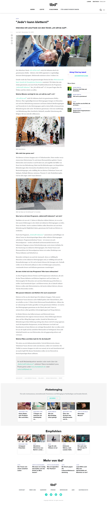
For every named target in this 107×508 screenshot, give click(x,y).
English (102, 1)
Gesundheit (19, 378)
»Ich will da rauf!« (34, 70)
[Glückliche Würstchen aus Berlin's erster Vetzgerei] (38, 438)
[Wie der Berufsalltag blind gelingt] (53, 406)
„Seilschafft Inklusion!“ (36, 235)
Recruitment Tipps (23, 411)
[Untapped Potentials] (24, 438)
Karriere (43, 490)
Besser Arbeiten (77, 87)
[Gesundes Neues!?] (83, 406)
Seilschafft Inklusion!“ (23, 87)
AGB (73, 490)
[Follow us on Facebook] (46, 495)
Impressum (63, 490)
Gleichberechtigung (30, 378)
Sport (60, 378)
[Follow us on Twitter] (51, 495)
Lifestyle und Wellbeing (84, 411)
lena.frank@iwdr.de (38, 367)
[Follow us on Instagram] (61, 495)
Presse (53, 490)
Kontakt (22, 490)
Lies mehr (52, 398)
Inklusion (41, 378)
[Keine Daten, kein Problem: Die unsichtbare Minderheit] (24, 406)
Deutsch (96, 1)
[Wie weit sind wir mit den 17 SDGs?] (83, 438)
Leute (42, 9)
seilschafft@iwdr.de (24, 369)
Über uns (32, 490)
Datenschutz (83, 490)
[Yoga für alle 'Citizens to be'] (53, 438)
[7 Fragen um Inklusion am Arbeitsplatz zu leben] (39, 406)
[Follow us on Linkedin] (56, 495)
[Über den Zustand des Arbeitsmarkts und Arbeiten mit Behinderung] (68, 406)
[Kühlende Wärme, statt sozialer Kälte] (68, 438)
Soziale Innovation (51, 378)
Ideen (32, 9)
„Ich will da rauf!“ (21, 98)
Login (89, 1)
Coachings (53, 9)
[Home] (53, 4)
